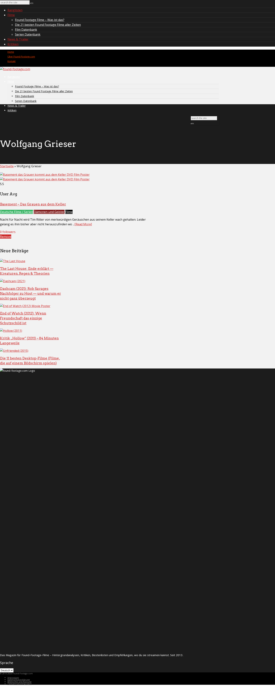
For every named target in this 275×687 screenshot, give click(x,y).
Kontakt (11, 61)
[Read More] (83, 224)
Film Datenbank (26, 30)
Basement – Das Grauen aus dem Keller (33, 204)
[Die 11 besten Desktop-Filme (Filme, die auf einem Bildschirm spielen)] (14, 351)
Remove (5, 236)
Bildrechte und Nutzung (19, 681)
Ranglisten (14, 10)
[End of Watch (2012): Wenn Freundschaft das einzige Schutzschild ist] (25, 306)
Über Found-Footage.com (21, 56)
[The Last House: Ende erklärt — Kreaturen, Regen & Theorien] (12, 261)
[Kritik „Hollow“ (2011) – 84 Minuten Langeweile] (11, 331)
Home (10, 52)
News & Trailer (17, 39)
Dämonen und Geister (49, 212)
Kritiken (13, 44)
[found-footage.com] (15, 69)
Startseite (7, 166)
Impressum (13, 677)
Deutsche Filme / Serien (16, 212)
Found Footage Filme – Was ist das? (39, 20)
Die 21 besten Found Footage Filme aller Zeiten (48, 25)
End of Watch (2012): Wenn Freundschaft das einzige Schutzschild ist (23, 318)
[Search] (31, 3)
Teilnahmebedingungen (19, 683)
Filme (11, 15)
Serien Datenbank (27, 34)
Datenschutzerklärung (18, 679)
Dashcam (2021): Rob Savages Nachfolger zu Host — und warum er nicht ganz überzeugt (30, 293)
